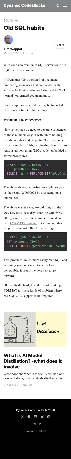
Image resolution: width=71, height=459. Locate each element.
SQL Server (11, 20)
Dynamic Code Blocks (24, 5)
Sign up (36, 423)
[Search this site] (58, 6)
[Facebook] (28, 416)
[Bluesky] (42, 416)
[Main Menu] (65, 6)
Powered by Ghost (35, 430)
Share (60, 44)
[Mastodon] (48, 416)
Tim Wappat (13, 49)
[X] (22, 416)
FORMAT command (23, 223)
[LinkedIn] (35, 416)
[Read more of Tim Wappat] (8, 39)
